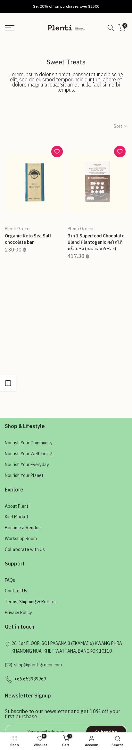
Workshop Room (21, 538)
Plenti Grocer (18, 229)
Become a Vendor (22, 528)
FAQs (10, 580)
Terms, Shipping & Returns (31, 602)
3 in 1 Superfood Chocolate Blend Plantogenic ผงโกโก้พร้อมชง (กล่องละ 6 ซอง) (96, 242)
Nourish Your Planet (24, 475)
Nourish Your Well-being (29, 454)
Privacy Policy (18, 612)
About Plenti (17, 506)
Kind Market (17, 517)
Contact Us (16, 591)
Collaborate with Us (25, 549)
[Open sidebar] (8, 383)
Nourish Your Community (29, 443)
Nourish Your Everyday (27, 464)
